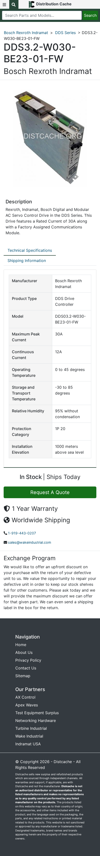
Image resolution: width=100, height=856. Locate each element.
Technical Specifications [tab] (30, 250)
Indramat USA (28, 743)
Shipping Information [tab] (27, 260)
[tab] (30, 250)
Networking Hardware (35, 720)
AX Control (25, 697)
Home (20, 644)
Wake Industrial (29, 736)
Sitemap (22, 675)
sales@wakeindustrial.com (29, 542)
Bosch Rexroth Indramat (26, 32)
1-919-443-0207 (22, 533)
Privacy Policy (28, 660)
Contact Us (25, 668)
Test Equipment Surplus (37, 712)
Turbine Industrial (31, 728)
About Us (24, 652)
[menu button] (4, 4)
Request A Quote (50, 492)
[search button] (13, 4)
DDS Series (65, 32)
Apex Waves (26, 705)
